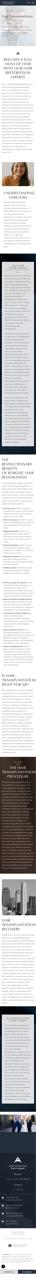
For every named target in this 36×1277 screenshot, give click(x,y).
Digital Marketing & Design (19, 1245)
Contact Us (9, 1272)
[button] (3, 1266)
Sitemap (29, 1238)
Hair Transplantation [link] (18, 23)
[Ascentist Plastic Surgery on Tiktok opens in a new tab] (21, 1190)
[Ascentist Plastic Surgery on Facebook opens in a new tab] (14, 1190)
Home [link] (3, 23)
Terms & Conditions (10, 1238)
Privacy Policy (21, 1238)
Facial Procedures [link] (9, 23)
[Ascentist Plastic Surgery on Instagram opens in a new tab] (18, 1190)
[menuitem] (14, 1190)
